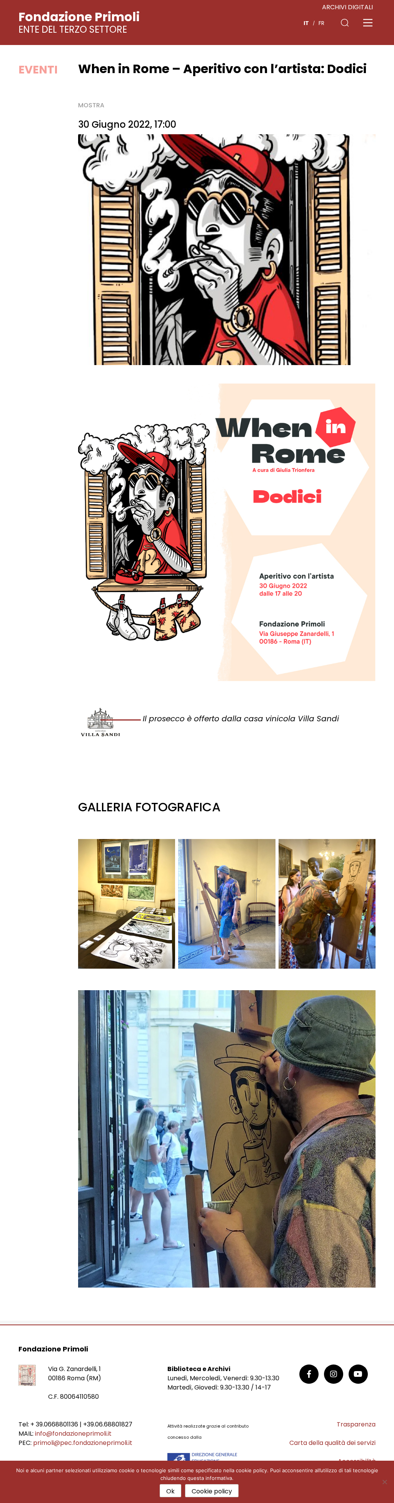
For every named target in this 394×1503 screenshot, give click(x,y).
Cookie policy (212, 1491)
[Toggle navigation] (368, 22)
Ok (170, 1491)
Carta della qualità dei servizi (332, 1442)
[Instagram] (333, 1374)
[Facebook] (309, 1374)
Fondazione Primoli (79, 16)
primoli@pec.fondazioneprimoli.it (82, 1442)
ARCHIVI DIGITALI (347, 7)
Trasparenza (356, 1424)
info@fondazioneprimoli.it (73, 1433)
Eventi (38, 69)
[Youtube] (358, 1374)
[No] (384, 1482)
